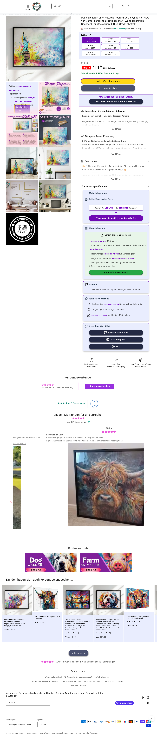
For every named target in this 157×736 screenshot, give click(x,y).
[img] (78, 418)
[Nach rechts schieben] (84, 646)
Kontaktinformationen (90, 733)
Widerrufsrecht (45, 733)
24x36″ (90, 53)
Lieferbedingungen (102, 677)
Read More (116, 129)
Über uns (74, 686)
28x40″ (110, 53)
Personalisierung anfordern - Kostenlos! (116, 101)
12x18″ (90, 47)
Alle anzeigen (78, 653)
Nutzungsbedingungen (114, 681)
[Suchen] (109, 6)
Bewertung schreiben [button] (100, 386)
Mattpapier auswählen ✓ (116, 272)
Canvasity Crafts (17, 733)
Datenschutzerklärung (93, 681)
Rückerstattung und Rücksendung (46, 681)
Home (4, 14)
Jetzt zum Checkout (108, 88)
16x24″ (110, 47)
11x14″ (130, 40)
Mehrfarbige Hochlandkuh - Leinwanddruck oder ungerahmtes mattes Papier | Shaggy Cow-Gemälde (15, 623)
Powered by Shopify (30, 733)
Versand (78, 733)
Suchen (83, 686)
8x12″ (110, 40)
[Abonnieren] (47, 703)
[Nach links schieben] (73, 646)
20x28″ (130, 47)
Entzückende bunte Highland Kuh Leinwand (47, 618)
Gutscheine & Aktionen (72, 681)
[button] (28, 6)
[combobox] (81, 6)
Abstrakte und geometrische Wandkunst (20, 14)
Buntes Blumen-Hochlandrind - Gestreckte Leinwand (138, 617)
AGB (71, 733)
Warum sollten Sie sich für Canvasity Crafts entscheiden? (68, 677)
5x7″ (90, 40)
